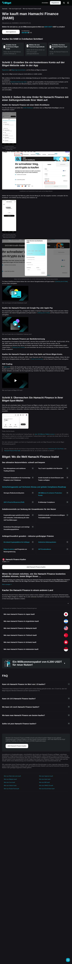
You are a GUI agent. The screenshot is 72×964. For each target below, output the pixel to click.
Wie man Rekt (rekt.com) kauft (12, 776)
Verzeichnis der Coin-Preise (56, 448)
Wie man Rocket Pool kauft (11, 788)
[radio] (22, 32)
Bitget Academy (9, 549)
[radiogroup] (26, 33)
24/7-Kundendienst (44, 549)
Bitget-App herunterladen (19, 70)
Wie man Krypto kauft (15, 8)
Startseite (4, 8)
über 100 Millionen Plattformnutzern (45, 434)
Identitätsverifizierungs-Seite (19, 82)
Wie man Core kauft (9, 782)
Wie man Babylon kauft (10, 779)
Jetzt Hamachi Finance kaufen (36, 567)
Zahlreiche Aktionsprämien (47, 542)
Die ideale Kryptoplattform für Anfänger (17, 542)
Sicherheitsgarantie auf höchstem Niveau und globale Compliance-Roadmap (34, 487)
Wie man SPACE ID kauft (46, 785)
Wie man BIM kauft (44, 782)
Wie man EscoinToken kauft (46, 788)
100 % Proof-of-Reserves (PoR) (14, 502)
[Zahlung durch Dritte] (62, 281)
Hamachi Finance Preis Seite (12, 450)
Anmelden (45, 3)
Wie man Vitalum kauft (10, 785)
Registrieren (55, 3)
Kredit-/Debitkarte (28, 107)
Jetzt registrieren (11, 32)
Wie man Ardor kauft (44, 779)
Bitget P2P (7, 367)
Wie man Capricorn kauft (46, 776)
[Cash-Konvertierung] (37, 359)
